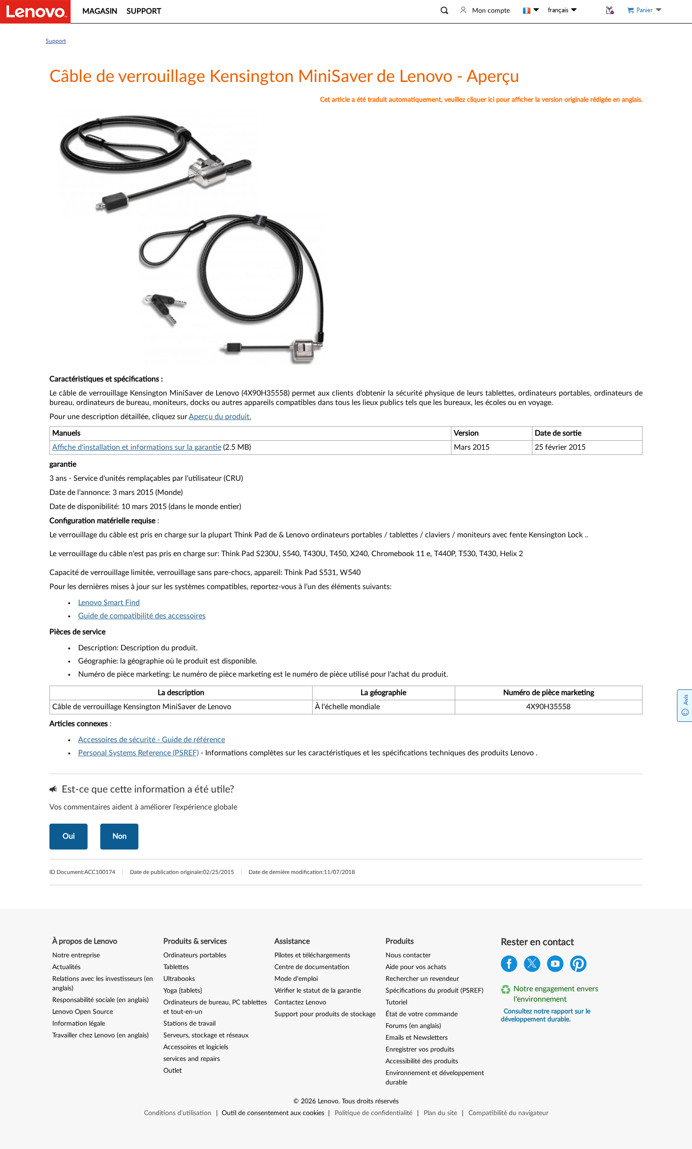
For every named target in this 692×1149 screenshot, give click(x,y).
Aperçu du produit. (220, 417)
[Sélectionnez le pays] (531, 10)
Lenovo (328, 1101)
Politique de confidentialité (373, 1113)
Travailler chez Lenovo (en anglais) (100, 1035)
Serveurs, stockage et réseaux (206, 1035)
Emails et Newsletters (417, 1038)
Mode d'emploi (296, 979)
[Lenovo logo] (35, 12)
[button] (444, 10)
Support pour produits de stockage (325, 1014)
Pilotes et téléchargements (312, 955)
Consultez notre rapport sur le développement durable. (545, 1015)
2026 (308, 1101)
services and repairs (191, 1059)
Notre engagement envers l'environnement (556, 994)
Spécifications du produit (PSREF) (434, 990)
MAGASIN (99, 11)
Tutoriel (396, 1002)
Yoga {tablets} (182, 990)
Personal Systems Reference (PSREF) (138, 753)
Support (56, 41)
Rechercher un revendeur (422, 979)
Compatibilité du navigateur (508, 1113)
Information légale (78, 1023)
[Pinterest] (578, 966)
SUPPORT (144, 11)
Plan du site (440, 1113)
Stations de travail (189, 1023)
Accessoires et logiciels (195, 1047)
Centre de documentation (311, 967)
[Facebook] (509, 966)
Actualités (66, 967)
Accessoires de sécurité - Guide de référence (151, 740)
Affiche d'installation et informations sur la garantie (136, 447)
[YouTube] (555, 966)
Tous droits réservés (370, 1101)
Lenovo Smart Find (109, 603)
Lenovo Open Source (82, 1012)
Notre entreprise (76, 955)
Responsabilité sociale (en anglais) (100, 1000)
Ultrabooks (179, 979)
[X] (532, 966)
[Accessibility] (589, 10)
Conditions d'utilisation (177, 1113)
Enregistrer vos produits (420, 1049)
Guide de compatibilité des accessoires (142, 616)
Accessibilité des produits (422, 1061)
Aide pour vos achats (416, 967)
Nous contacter (408, 955)
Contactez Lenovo (300, 1002)
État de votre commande (422, 1014)
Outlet (172, 1071)
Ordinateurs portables (194, 955)
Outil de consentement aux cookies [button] (273, 1113)
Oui (69, 836)
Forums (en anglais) (413, 1026)
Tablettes (176, 967)
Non (120, 836)
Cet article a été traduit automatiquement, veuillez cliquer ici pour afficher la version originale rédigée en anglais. (481, 100)
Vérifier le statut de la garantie (317, 990)
